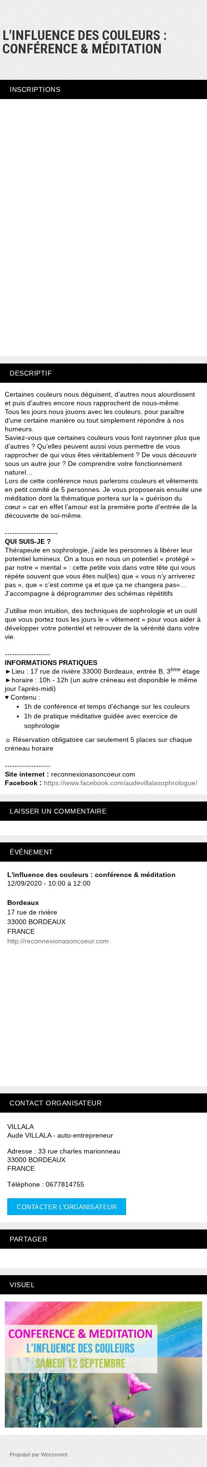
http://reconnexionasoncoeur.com (58, 941)
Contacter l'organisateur (66, 1207)
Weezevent (54, 1454)
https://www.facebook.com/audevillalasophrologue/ (120, 783)
